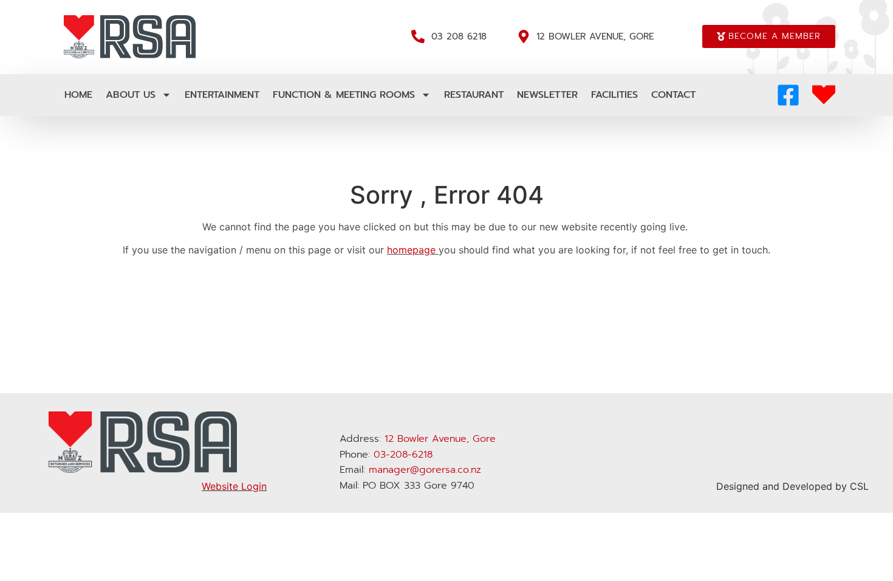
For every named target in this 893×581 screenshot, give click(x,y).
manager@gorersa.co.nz (425, 469)
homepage (411, 250)
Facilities (614, 95)
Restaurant (474, 95)
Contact (673, 95)
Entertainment (222, 95)
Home (78, 95)
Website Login (234, 486)
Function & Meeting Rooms (344, 95)
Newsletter (547, 95)
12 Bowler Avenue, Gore (440, 438)
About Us (131, 95)
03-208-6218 (403, 454)
